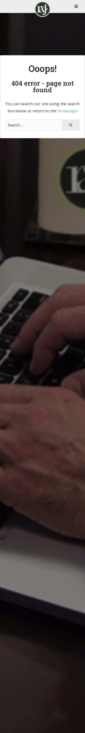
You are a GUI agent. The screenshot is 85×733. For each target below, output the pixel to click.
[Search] (71, 125)
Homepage (67, 110)
